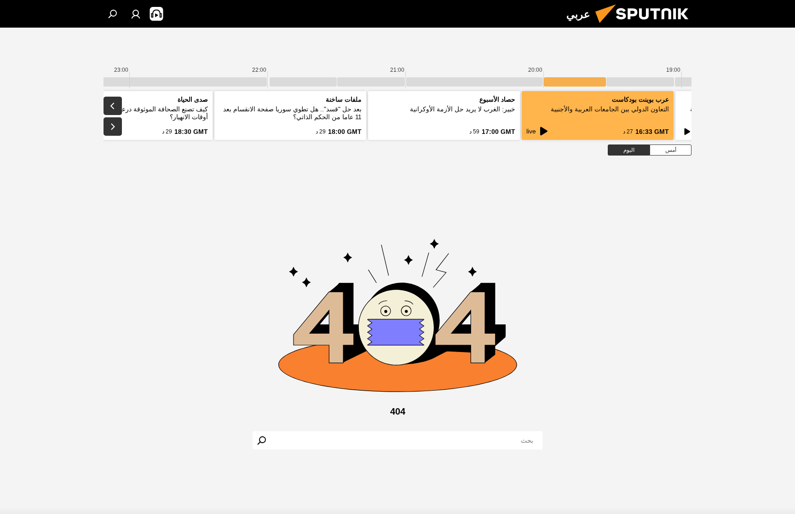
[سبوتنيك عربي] (645, 25)
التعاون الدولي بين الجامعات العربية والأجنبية (610, 109)
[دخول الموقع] (136, 14)
